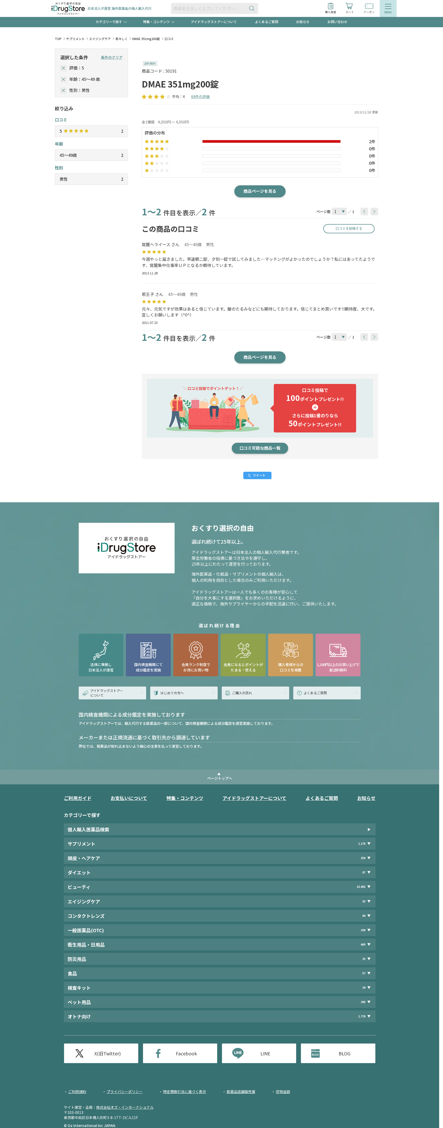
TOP (58, 38)
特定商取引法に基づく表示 (184, 1091)
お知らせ (302, 21)
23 (363, 959)
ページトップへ (219, 778)
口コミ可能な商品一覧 (259, 448)
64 (363, 916)
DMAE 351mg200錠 (146, 38)
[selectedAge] (63, 79)
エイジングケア (100, 38)
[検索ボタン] (253, 8)
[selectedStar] (63, 68)
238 (363, 930)
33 (363, 901)
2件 (372, 141)
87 (363, 872)
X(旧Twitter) (107, 1053)
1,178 (361, 843)
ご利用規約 (77, 1091)
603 (363, 944)
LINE (265, 1053)
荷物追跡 (283, 1091)
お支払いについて (128, 798)
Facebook (186, 1053)
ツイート (259, 475)
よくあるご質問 (266, 21)
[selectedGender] (63, 90)
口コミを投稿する (349, 228)
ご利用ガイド (78, 798)
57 (363, 973)
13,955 (361, 887)
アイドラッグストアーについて (214, 21)
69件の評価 (200, 96)
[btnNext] (374, 211)
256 (363, 858)
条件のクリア (112, 57)
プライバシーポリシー (125, 1091)
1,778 (361, 1016)
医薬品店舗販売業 (241, 1091)
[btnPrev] (364, 211)
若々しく (121, 38)
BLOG (344, 1053)
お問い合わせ (337, 21)
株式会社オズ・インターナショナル (125, 1107)
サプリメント (75, 38)
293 (363, 1002)
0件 (372, 149)
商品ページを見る (260, 191)
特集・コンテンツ (184, 798)
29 (363, 987)
